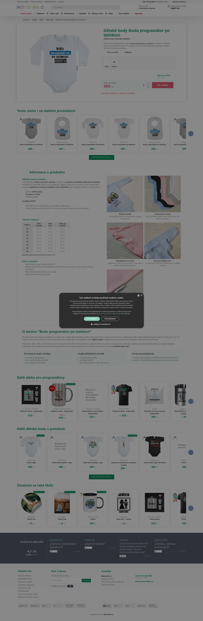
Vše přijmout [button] (92, 319)
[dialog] (101, 310)
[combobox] (138, 295)
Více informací (125, 314)
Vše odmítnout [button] (110, 319)
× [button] (141, 295)
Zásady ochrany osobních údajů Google (108, 314)
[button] (101, 324)
